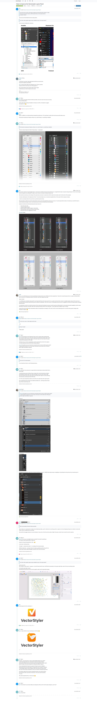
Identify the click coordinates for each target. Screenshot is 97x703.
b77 (19, 98)
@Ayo (22, 98)
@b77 (22, 112)
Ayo (19, 8)
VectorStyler (18, 0)
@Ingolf (22, 317)
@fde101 (22, 537)
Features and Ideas (20, 5)
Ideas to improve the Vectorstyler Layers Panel (32, 9)
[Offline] (17, 9)
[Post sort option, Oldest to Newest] (74, 6)
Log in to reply (78, 5)
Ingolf (20, 294)
